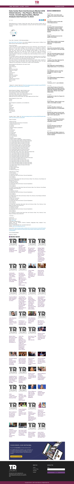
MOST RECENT (16, 6)
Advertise (35, 470)
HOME (10, 6)
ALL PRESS (22, 6)
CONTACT (27, 6)
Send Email (14, 220)
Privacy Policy (35, 469)
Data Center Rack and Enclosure (15, 42)
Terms (34, 467)
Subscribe (56, 472)
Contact (34, 472)
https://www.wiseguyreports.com (18, 226)
